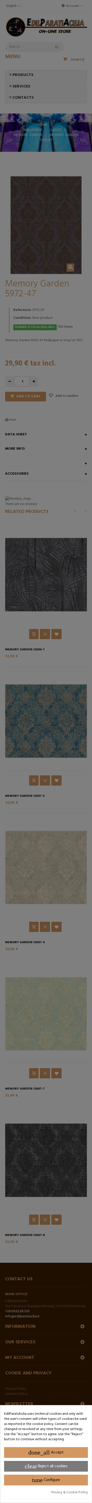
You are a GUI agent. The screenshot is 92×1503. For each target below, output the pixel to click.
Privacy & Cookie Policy (69, 1492)
